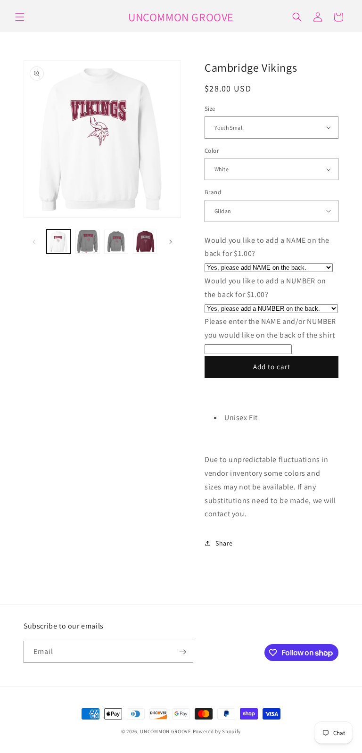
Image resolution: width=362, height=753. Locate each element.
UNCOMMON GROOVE (165, 731)
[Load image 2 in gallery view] (87, 242)
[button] (19, 17)
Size (210, 109)
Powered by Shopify (217, 731)
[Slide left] (34, 242)
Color (212, 151)
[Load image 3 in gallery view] (116, 242)
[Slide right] (170, 242)
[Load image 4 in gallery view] (145, 242)
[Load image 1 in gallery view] (59, 242)
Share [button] (224, 543)
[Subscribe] (182, 652)
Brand (213, 192)
